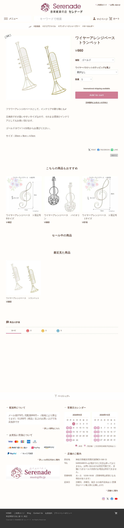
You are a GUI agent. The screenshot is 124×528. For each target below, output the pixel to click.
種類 (77, 60)
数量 (77, 79)
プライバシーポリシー (63, 513)
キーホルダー (89, 26)
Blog (29, 513)
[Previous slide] (6, 243)
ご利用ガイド (102, 5)
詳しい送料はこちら (52, 428)
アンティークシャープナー (70, 26)
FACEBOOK (105, 150)
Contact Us (38, 513)
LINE (116, 150)
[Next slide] (118, 243)
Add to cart (97, 95)
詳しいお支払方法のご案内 (49, 459)
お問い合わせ (115, 5)
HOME (9, 513)
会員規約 (48, 513)
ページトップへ (62, 396)
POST (93, 150)
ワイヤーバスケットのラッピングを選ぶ (92, 67)
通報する (114, 155)
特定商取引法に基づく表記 (16, 516)
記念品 (37, 26)
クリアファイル (50, 26)
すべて (14, 330)
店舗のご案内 (113, 490)
